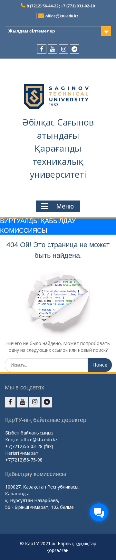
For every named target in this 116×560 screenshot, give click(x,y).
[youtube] (52, 49)
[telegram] (74, 49)
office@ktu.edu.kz (61, 16)
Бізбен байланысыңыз (29, 433)
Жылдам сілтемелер (31, 30)
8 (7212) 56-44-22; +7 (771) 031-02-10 (61, 6)
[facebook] (41, 49)
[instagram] (63, 49)
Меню (65, 206)
